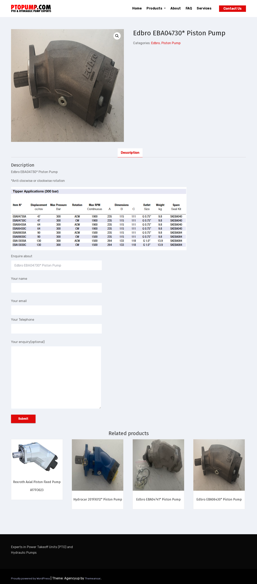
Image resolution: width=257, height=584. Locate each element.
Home (137, 8)
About (175, 8)
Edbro (155, 43)
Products (155, 8)
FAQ (189, 8)
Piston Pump (171, 43)
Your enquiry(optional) (28, 342)
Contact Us (232, 8)
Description (130, 153)
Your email (19, 301)
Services (204, 8)
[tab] (130, 152)
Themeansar (93, 578)
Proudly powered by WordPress (31, 578)
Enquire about (21, 256)
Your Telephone (22, 320)
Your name (19, 279)
